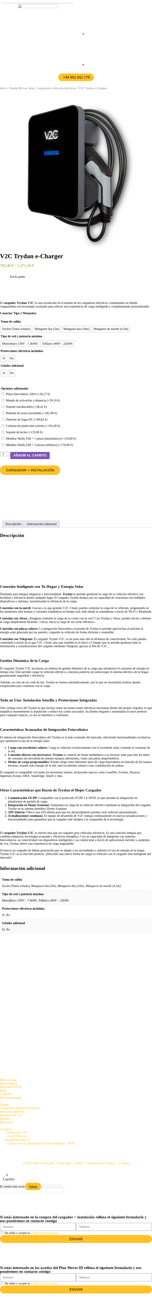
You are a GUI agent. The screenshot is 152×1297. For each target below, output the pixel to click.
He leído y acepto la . (31, 1233)
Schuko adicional (12, 365)
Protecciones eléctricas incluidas (22, 351)
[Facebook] (5, 1150)
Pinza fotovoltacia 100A (28, 394)
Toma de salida (11, 321)
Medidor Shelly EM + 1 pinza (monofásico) (41, 438)
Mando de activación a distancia (33, 400)
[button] (38, 3)
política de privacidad (43, 1233)
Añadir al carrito (30, 455)
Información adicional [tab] (41, 524)
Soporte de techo (24, 432)
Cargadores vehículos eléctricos (56, 88)
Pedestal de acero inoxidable (31, 413)
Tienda (4, 1104)
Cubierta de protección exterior (33, 425)
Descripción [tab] (13, 524)
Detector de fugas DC (26, 419)
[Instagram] (81, 1150)
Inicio (3, 88)
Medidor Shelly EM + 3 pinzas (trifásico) (39, 445)
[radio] (16, 329)
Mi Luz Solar (8, 1080)
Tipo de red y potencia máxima (21, 336)
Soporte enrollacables (26, 406)
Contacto (5, 1129)
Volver (33, 1186)
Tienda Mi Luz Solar (22, 88)
